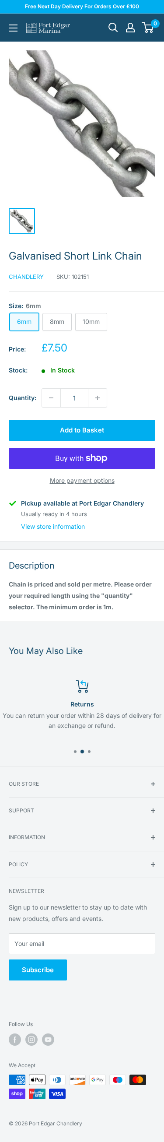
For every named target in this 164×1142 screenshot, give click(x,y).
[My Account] (130, 27)
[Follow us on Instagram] (31, 1039)
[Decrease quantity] (51, 398)
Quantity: (22, 397)
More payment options (82, 480)
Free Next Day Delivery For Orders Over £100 (82, 6)
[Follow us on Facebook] (15, 1039)
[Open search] (113, 27)
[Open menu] (13, 28)
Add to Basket (82, 430)
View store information (53, 526)
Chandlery (26, 276)
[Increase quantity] (97, 398)
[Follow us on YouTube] (48, 1039)
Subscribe (38, 970)
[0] (148, 27)
